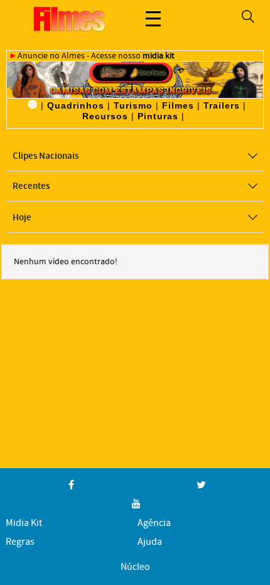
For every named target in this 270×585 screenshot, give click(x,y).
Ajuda (150, 542)
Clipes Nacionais (45, 156)
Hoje (22, 218)
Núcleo (135, 567)
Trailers (221, 105)
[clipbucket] (69, 18)
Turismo (133, 105)
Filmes (178, 105)
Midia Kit (24, 523)
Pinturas (158, 116)
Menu (153, 18)
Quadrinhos (75, 105)
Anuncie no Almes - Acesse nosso (96, 56)
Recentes (31, 186)
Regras (20, 542)
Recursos (105, 116)
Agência (154, 523)
